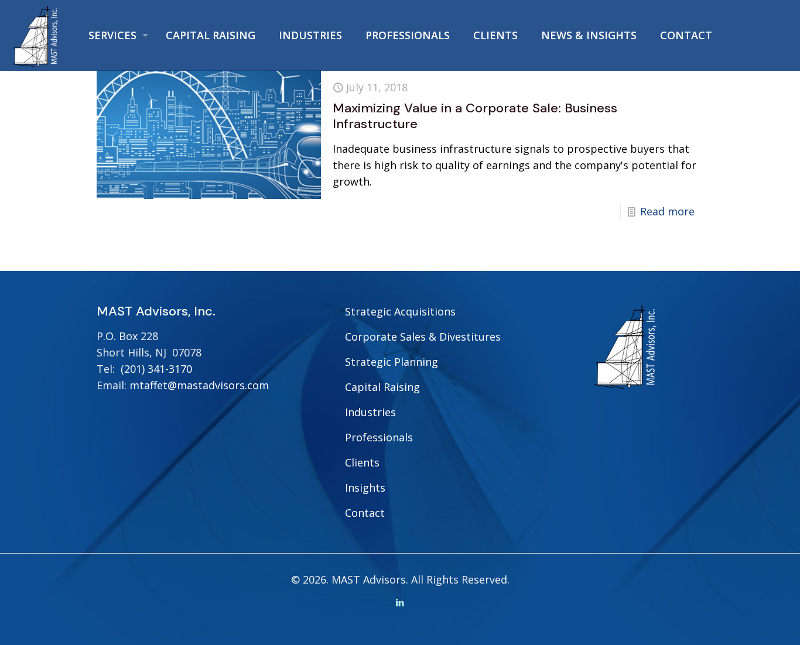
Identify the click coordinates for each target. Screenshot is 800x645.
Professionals (379, 437)
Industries (370, 412)
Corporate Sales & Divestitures (423, 337)
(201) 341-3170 (156, 369)
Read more (667, 211)
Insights (365, 488)
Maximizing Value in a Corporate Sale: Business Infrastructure (475, 116)
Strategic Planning (391, 362)
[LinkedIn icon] (400, 602)
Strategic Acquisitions (400, 311)
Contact (365, 513)
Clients (362, 462)
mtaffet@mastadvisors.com (199, 385)
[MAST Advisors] (35, 35)
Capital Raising (382, 387)
